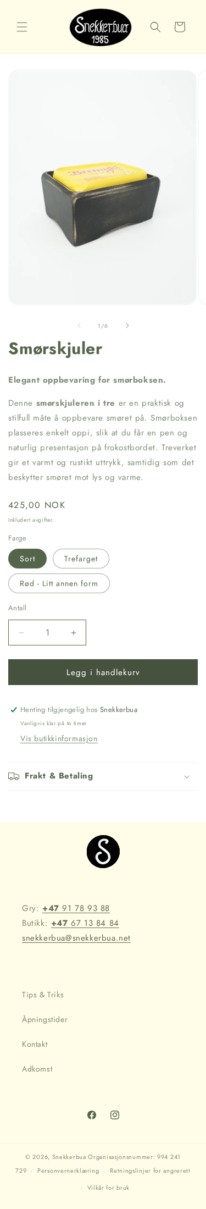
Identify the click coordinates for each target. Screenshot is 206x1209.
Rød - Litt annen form (59, 583)
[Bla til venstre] (79, 325)
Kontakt (34, 1044)
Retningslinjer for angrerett (150, 1170)
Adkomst (37, 1068)
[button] (22, 27)
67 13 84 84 (85, 923)
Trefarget (81, 558)
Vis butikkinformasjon (59, 738)
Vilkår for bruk (108, 1187)
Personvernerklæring (68, 1170)
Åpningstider (45, 1019)
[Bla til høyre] (127, 325)
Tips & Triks (43, 994)
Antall (17, 608)
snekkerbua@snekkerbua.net (76, 938)
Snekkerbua (69, 1156)
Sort (27, 558)
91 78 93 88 (76, 908)
